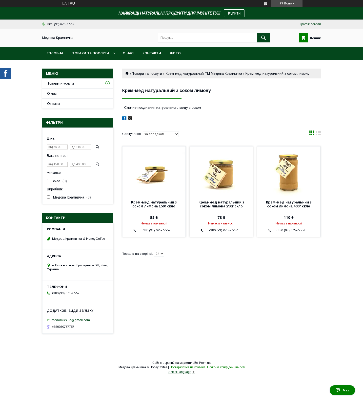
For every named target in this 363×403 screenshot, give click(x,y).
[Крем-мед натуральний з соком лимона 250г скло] (221, 171)
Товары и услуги (60, 83)
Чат (346, 390)
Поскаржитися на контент (187, 367)
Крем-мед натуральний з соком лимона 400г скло (289, 204)
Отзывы (53, 104)
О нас (128, 53)
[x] (130, 119)
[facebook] (124, 119)
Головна (55, 53)
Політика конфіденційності (226, 367)
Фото (175, 53)
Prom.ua (205, 363)
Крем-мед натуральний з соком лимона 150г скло (154, 204)
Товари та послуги (90, 53)
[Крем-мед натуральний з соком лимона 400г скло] (288, 171)
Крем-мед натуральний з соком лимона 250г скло (221, 204)
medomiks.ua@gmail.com (71, 320)
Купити (234, 13)
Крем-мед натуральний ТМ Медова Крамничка (204, 73)
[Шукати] (263, 37)
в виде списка (318, 133)
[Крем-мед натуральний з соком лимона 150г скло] (153, 171)
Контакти (151, 53)
